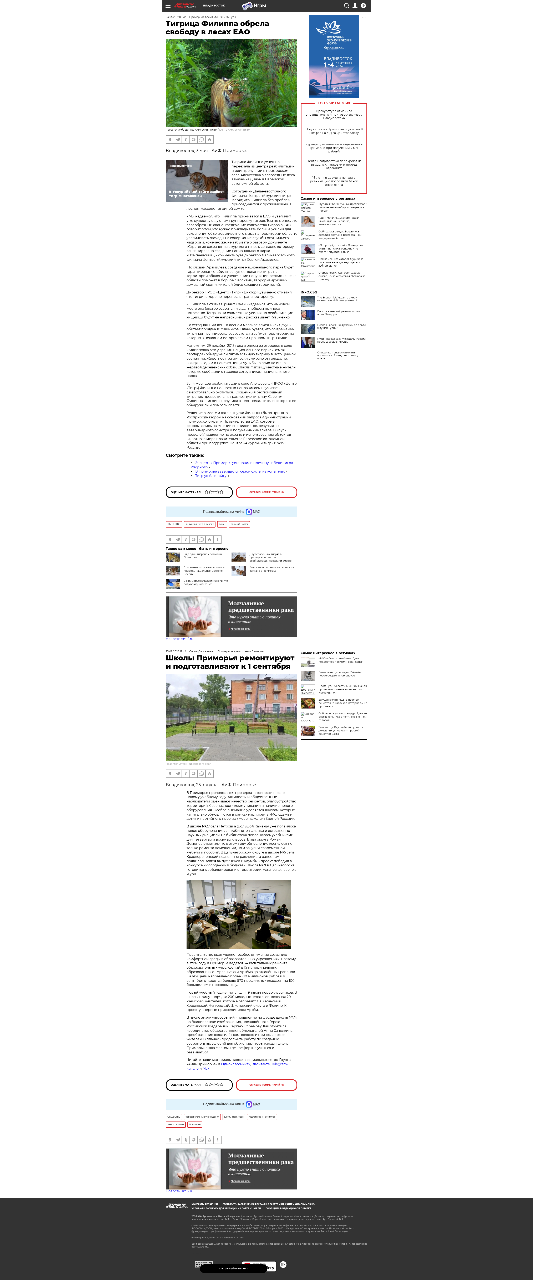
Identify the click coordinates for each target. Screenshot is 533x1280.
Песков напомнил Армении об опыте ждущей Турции (341, 326)
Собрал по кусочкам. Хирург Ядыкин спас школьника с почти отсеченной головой (343, 717)
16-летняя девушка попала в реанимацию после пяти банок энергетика (334, 181)
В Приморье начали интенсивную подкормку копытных (206, 582)
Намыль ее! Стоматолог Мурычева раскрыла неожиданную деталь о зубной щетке (341, 262)
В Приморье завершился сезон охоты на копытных (240, 471)
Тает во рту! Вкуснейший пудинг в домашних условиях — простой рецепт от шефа (341, 730)
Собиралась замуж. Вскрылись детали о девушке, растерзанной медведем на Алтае (340, 235)
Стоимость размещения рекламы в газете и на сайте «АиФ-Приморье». (269, 1204)
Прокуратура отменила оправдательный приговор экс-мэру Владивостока (334, 114)
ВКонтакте (261, 1064)
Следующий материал (233, 1268)
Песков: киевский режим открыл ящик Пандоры (338, 313)
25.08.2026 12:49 (176, 651)
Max (206, 1068)
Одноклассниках (235, 1064)
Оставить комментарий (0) (266, 492)
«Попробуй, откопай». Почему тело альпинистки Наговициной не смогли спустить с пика (342, 248)
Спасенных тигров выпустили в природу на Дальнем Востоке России (204, 571)
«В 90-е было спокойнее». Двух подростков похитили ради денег (340, 660)
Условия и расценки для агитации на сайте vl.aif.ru (226, 1208)
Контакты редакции (205, 1204)
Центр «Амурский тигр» (234, 129)
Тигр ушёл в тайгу (211, 476)
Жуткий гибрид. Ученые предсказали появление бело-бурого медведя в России (343, 207)
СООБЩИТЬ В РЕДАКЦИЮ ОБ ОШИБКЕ (288, 1208)
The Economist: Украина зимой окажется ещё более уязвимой (337, 299)
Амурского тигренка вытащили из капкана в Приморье (271, 569)
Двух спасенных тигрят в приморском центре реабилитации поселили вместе (270, 557)
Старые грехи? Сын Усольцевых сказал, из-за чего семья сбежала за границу (342, 276)
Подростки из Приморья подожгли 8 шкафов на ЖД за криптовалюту (334, 131)
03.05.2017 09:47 (176, 17)
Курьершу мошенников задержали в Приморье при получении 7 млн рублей (334, 148)
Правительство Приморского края (188, 763)
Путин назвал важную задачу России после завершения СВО (341, 340)
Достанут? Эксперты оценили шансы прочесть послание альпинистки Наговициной (343, 689)
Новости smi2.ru (179, 639)
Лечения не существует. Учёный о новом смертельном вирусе (340, 674)
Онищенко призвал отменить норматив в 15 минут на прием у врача (337, 355)
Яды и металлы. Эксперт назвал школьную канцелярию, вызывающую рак (339, 221)
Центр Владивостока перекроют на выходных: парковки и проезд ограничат (334, 164)
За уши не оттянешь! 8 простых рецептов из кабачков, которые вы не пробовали (343, 703)
